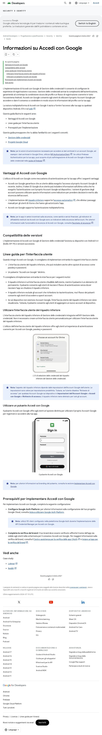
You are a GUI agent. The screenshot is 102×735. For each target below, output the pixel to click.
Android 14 (7, 664)
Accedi (96, 3)
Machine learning (43, 619)
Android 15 (7, 660)
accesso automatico (63, 200)
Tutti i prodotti (8, 708)
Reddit (11, 568)
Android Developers (10, 36)
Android (6, 618)
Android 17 (7, 652)
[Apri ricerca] (65, 2)
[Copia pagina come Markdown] (14, 54)
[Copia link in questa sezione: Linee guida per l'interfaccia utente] (54, 254)
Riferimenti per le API (44, 662)
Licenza (14, 717)
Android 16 (7, 656)
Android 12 (7, 672)
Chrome (6, 696)
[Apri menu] (3, 3)
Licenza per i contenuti (78, 587)
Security (8, 11)
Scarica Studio (41, 666)
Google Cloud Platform (12, 704)
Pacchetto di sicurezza (81, 223)
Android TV (73, 631)
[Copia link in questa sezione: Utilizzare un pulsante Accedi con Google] (51, 405)
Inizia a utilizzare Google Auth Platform (46, 512)
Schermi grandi (75, 615)
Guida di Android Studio (45, 654)
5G (37, 635)
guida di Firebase (35, 161)
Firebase (6, 700)
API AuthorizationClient (60, 154)
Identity (21, 11)
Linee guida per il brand (29, 717)
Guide (8, 39)
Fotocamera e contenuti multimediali (50, 627)
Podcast (6, 641)
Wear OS (72, 619)
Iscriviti (42, 722)
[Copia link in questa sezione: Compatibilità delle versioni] (44, 235)
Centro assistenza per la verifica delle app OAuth (55, 539)
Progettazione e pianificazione (32, 36)
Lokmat (11, 564)
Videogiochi (40, 615)
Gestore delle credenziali (19, 137)
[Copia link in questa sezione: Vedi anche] (21, 553)
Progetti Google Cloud (18, 142)
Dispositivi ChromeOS (77, 623)
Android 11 (7, 676)
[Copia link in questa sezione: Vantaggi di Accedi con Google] (49, 173)
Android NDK (41, 670)
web (31, 109)
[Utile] (93, 36)
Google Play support (77, 662)
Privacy (39, 631)
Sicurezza (7, 626)
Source (6, 630)
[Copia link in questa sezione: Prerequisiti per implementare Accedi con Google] (77, 499)
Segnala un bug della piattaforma (82, 652)
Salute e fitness (42, 623)
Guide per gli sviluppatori (45, 658)
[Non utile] (97, 36)
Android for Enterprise (11, 622)
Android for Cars (75, 627)
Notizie (6, 633)
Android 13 (7, 668)
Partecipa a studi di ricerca (79, 666)
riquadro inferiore (36, 200)
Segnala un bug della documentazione (77, 657)
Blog (4, 637)
